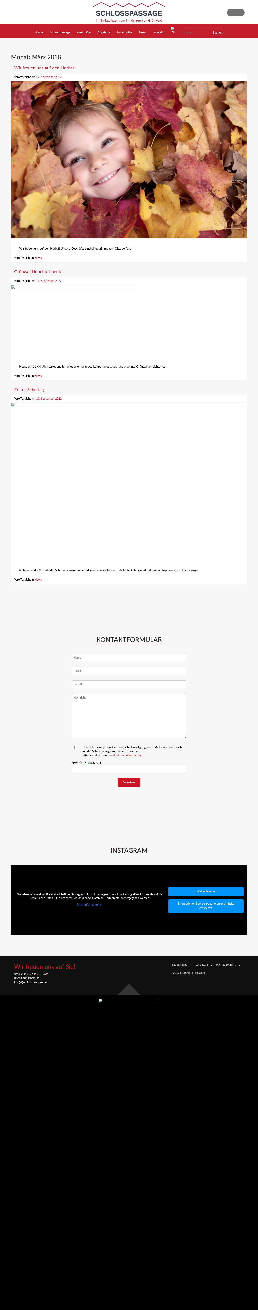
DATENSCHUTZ (226, 965)
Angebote (103, 32)
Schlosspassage (60, 32)
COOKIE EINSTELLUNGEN (188, 973)
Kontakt (159, 32)
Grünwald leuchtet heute (38, 272)
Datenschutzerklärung (127, 755)
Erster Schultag (29, 390)
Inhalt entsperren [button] (206, 891)
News (143, 32)
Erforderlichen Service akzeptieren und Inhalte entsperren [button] (206, 906)
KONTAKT (202, 965)
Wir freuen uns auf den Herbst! (44, 68)
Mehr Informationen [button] (89, 904)
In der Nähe (124, 32)
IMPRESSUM (179, 965)
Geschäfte (84, 32)
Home (39, 32)
